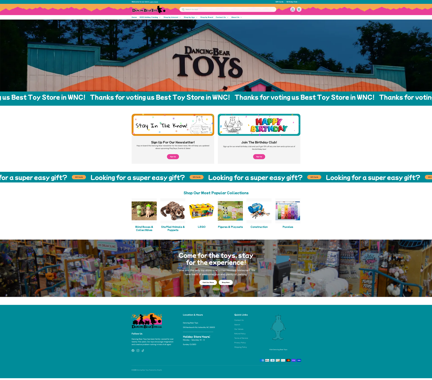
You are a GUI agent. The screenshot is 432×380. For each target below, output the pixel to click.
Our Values (238, 329)
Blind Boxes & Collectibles (144, 228)
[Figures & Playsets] (230, 210)
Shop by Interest (171, 17)
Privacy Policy (240, 342)
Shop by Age (189, 17)
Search (237, 324)
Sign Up (173, 157)
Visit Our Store (208, 282)
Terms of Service (241, 338)
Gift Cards (280, 2)
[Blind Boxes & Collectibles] (144, 210)
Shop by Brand (206, 17)
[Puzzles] (287, 210)
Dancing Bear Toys (142, 370)
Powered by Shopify (155, 370)
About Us (235, 17)
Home (134, 17)
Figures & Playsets (230, 226)
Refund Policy (240, 333)
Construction (259, 226)
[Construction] (259, 210)
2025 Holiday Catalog (149, 17)
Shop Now (226, 282)
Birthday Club (292, 2)
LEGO (202, 226)
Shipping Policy (240, 347)
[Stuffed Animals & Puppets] (172, 210)
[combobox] (227, 9)
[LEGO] (201, 210)
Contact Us (221, 17)
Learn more (153, 2)
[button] (299, 9)
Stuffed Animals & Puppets (173, 228)
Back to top (216, 301)
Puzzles (287, 226)
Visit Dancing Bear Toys (278, 350)
